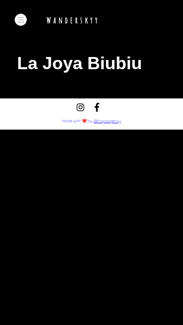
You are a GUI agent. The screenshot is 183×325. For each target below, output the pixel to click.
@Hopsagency (107, 120)
